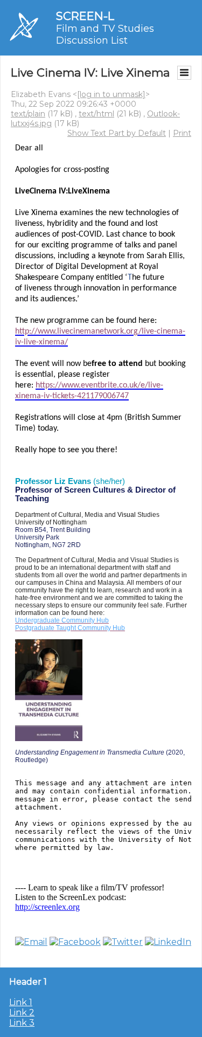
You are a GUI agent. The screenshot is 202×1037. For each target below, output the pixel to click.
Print (182, 133)
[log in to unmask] (111, 94)
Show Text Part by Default (116, 133)
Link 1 (20, 1002)
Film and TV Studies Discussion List (105, 34)
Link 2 (21, 1012)
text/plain (28, 114)
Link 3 (21, 1023)
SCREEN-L (85, 16)
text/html (96, 114)
